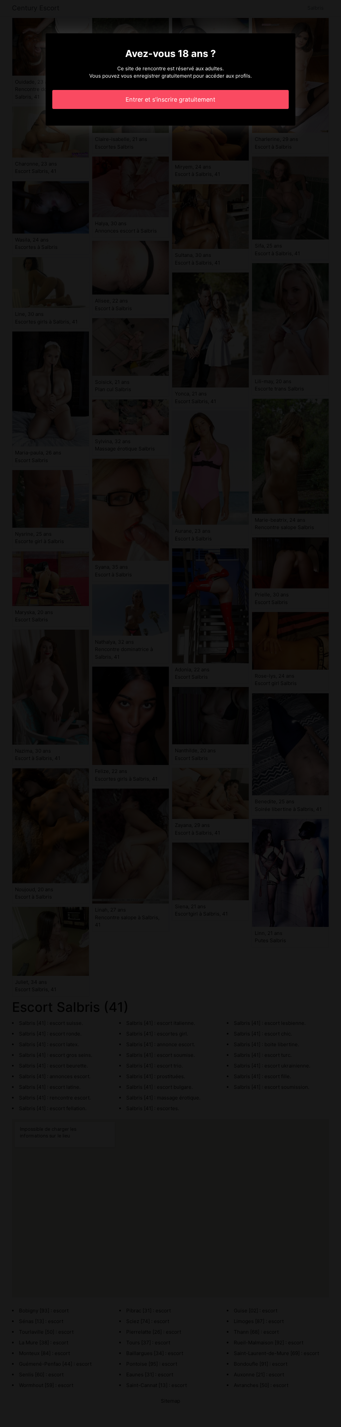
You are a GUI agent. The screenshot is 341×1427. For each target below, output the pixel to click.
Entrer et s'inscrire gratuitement (170, 99)
